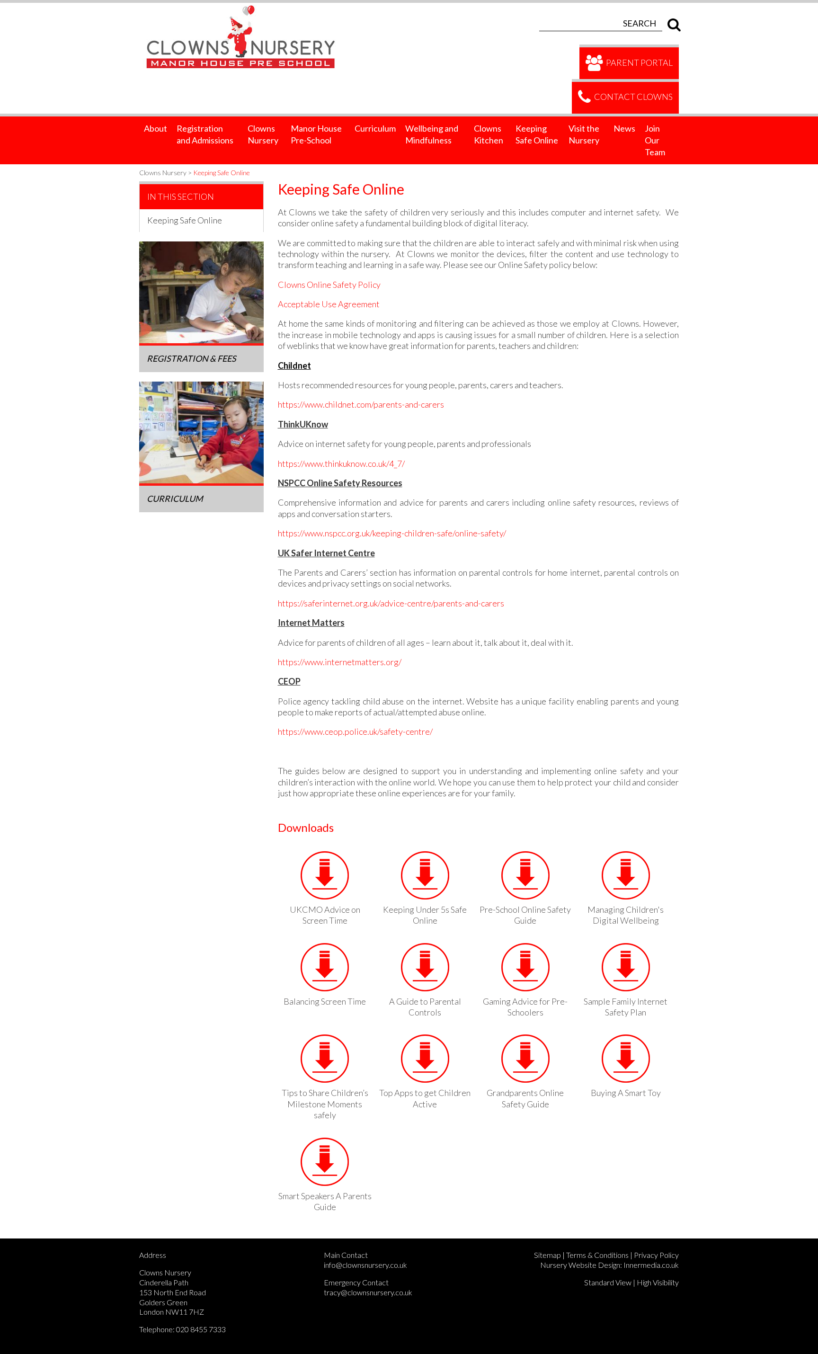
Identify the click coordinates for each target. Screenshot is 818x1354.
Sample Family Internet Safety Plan (625, 1006)
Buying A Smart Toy (626, 1092)
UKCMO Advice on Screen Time (325, 915)
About (155, 128)
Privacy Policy (656, 1254)
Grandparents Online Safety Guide (525, 1098)
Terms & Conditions (597, 1254)
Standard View (607, 1282)
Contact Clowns (633, 96)
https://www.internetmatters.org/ (339, 662)
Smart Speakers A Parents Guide (325, 1201)
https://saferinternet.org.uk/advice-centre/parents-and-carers (391, 603)
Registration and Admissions (205, 134)
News (624, 128)
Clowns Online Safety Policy (329, 284)
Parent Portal (639, 62)
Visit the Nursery (584, 134)
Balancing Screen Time (325, 1001)
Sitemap (547, 1254)
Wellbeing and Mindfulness (431, 134)
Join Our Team (655, 140)
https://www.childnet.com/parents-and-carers (361, 404)
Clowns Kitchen (488, 134)
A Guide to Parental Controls (425, 1006)
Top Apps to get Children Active (425, 1098)
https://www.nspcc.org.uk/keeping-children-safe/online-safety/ (392, 533)
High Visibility (658, 1282)
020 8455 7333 (201, 1329)
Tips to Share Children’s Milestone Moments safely (325, 1103)
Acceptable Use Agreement (329, 304)
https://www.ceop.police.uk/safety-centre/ (355, 731)
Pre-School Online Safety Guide (525, 915)
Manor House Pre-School (316, 134)
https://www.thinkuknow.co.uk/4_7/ (341, 463)
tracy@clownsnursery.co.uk (368, 1292)
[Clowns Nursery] (246, 8)
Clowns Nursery (263, 134)
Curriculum (375, 128)
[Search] (672, 23)
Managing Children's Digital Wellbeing (625, 915)
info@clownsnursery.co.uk (365, 1264)
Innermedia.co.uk (651, 1264)
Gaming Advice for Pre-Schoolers (525, 1006)
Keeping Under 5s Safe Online (425, 915)
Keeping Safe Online (537, 134)
